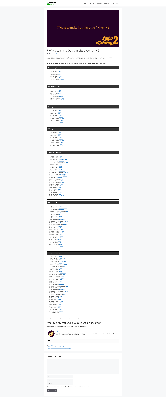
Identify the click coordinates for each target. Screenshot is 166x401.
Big (64, 274)
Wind (61, 179)
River (61, 236)
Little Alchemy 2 (51, 345)
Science (65, 176)
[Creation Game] (51, 3)
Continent (62, 171)
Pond (62, 120)
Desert (61, 78)
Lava (60, 71)
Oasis (62, 79)
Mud (61, 164)
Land (61, 76)
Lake (61, 144)
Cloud (65, 294)
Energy (60, 256)
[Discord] (48, 340)
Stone (59, 73)
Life (67, 162)
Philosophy (63, 273)
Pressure (59, 177)
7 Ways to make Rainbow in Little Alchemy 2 (57, 346)
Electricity (63, 261)
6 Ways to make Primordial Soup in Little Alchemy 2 (59, 348)
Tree (59, 299)
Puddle (62, 98)
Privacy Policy (115, 3)
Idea (64, 266)
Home (85, 3)
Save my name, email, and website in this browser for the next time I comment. (68, 386)
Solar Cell (62, 258)
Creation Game (79, 399)
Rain (61, 296)
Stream (62, 186)
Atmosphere (62, 292)
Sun (60, 259)
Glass (60, 169)
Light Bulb (64, 264)
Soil (60, 288)
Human (60, 167)
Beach (61, 301)
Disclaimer (106, 3)
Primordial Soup (63, 159)
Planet (66, 172)
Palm (61, 302)
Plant (59, 297)
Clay (60, 166)
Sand (59, 74)
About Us (92, 3)
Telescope (63, 174)
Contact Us (99, 3)
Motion (63, 181)
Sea (61, 157)
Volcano (61, 161)
